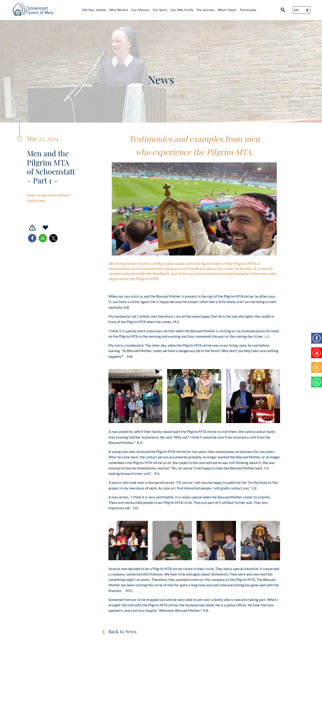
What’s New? (227, 10)
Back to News (122, 631)
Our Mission (140, 10)
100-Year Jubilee (94, 10)
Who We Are (118, 10)
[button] (32, 238)
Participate (248, 10)
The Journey (205, 10)
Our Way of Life (181, 10)
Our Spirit (160, 10)
